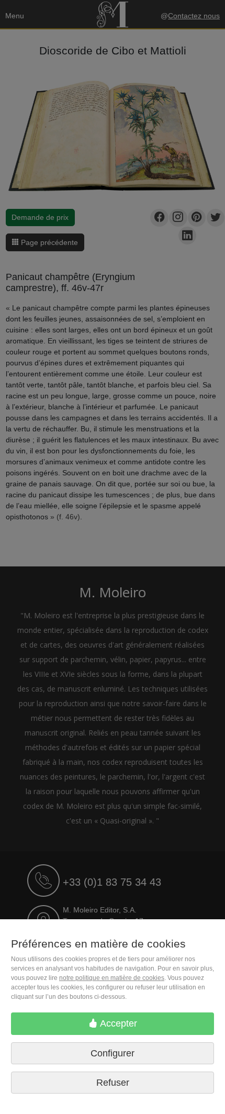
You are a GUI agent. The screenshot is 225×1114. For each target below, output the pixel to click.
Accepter (117, 1023)
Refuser (112, 1082)
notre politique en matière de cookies (111, 978)
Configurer (112, 1053)
